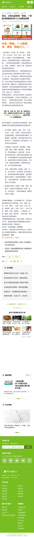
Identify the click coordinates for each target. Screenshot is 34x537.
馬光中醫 (23, 13)
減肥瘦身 (20, 488)
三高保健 (20, 491)
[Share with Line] (14, 261)
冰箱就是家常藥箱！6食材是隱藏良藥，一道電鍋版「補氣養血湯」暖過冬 (17, 287)
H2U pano (21, 520)
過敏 (10, 256)
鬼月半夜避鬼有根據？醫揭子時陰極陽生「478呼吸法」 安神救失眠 (17, 283)
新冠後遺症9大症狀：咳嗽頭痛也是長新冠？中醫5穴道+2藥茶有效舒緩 (16, 278)
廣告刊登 (4, 512)
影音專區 (4, 494)
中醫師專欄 (16, 13)
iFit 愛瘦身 (21, 528)
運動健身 (4, 491)
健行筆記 (20, 526)
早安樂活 (4, 499)
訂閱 (28, 447)
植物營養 (20, 496)
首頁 (3, 13)
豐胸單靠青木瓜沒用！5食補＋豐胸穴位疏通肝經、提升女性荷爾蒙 (16, 273)
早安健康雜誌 (22, 515)
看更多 (28, 375)
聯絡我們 (4, 510)
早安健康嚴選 (22, 512)
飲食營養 (4, 488)
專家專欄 (8, 13)
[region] (17, 114)
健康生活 (20, 486)
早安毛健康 (21, 518)
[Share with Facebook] (18, 261)
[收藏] (6, 261)
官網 (12, 235)
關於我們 (4, 507)
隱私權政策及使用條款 (8, 515)
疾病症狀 (4, 486)
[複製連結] (21, 261)
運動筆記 (20, 523)
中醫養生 (16, 256)
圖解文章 (4, 496)
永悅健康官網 (22, 507)
